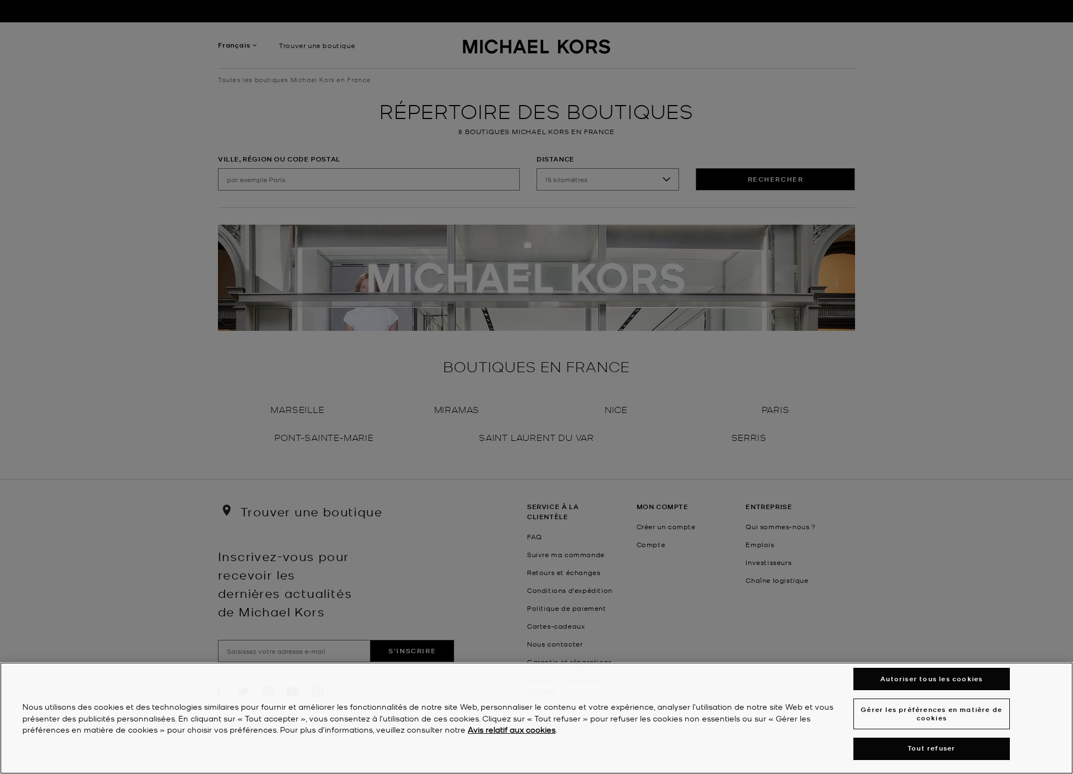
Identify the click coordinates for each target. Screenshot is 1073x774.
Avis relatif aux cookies (512, 730)
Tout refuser (931, 748)
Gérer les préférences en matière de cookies (931, 713)
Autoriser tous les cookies (931, 678)
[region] (536, 718)
